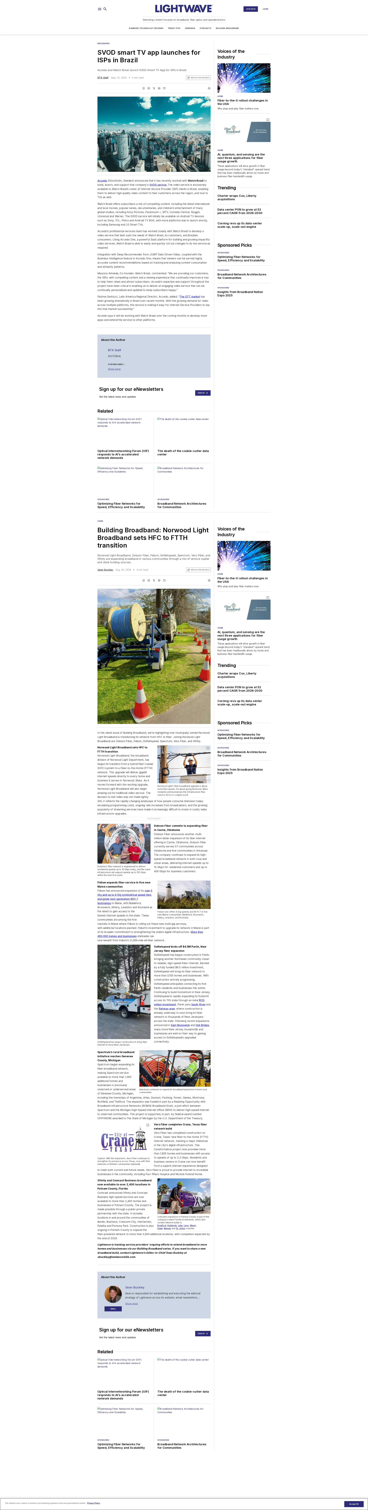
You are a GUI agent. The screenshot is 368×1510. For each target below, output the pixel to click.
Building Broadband (227, 28)
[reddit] (159, 88)
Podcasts (205, 28)
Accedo (102, 180)
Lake (180, 1219)
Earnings (190, 28)
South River (198, 998)
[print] (209, 88)
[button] (99, 9)
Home (220, 96)
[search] (105, 9)
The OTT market (190, 296)
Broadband (103, 43)
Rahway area (167, 1002)
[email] (164, 88)
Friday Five (174, 28)
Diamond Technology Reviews (146, 28)
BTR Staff (103, 77)
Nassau (167, 1222)
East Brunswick (180, 1019)
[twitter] (154, 88)
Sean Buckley (105, 569)
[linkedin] (148, 88)
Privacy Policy (93, 1503)
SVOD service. (158, 184)
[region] (184, 1504)
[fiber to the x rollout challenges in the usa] (244, 78)
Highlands (172, 1219)
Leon (186, 1219)
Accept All (354, 1504)
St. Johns (180, 1222)
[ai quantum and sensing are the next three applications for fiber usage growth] (244, 132)
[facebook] (143, 88)
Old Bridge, (203, 1019)
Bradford (161, 1219)
